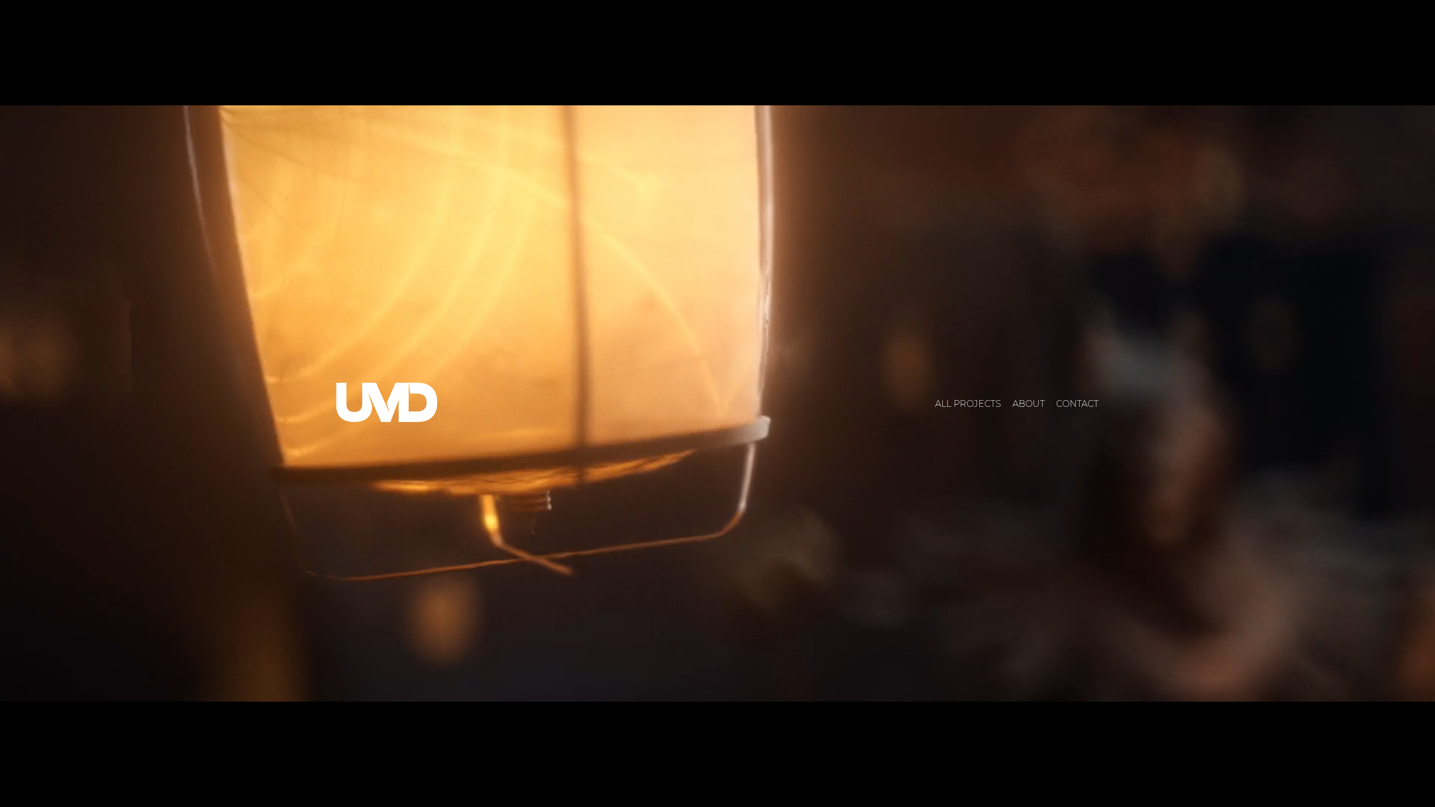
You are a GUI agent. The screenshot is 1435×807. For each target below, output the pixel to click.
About (1028, 403)
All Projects (968, 403)
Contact (1077, 403)
